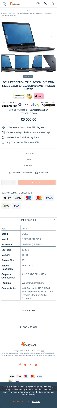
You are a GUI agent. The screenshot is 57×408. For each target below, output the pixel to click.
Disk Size (6, 249)
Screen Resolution (7, 267)
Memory (5, 255)
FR (7, 103)
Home (29, 11)
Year (3, 228)
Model (4, 239)
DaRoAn (14, 3)
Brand (4, 234)
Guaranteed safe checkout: (16, 193)
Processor (6, 244)
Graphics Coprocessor (8, 276)
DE (3, 103)
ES (14, 103)
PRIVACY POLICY (21, 402)
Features (6, 283)
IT (11, 103)
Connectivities (8, 288)
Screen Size (7, 260)
